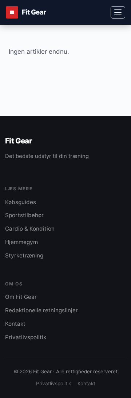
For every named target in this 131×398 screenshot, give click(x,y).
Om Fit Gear (21, 296)
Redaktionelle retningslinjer (41, 310)
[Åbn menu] (118, 12)
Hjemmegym (21, 242)
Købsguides (20, 202)
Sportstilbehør (24, 215)
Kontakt (15, 323)
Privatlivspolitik (25, 337)
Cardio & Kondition (30, 228)
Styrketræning (24, 255)
